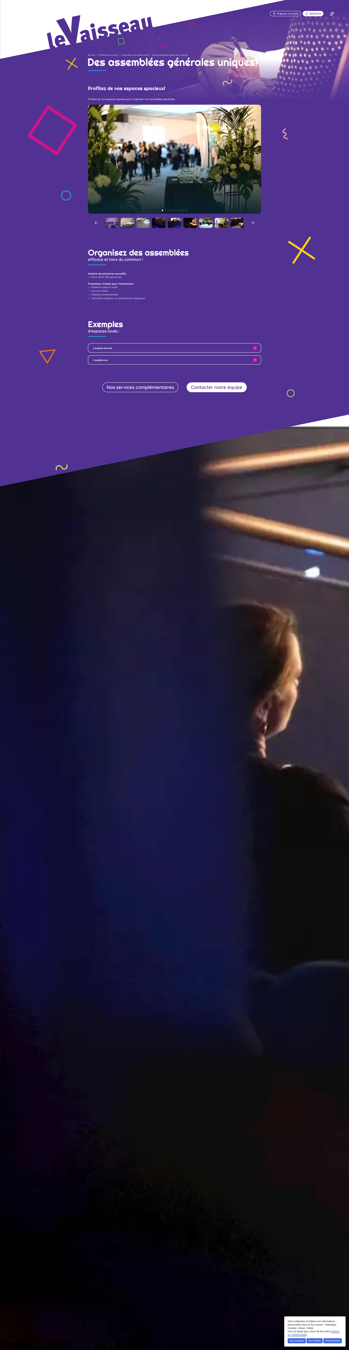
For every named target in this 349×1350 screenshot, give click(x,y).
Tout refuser (314, 1340)
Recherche (21, 4)
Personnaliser (332, 1340)
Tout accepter (296, 1340)
